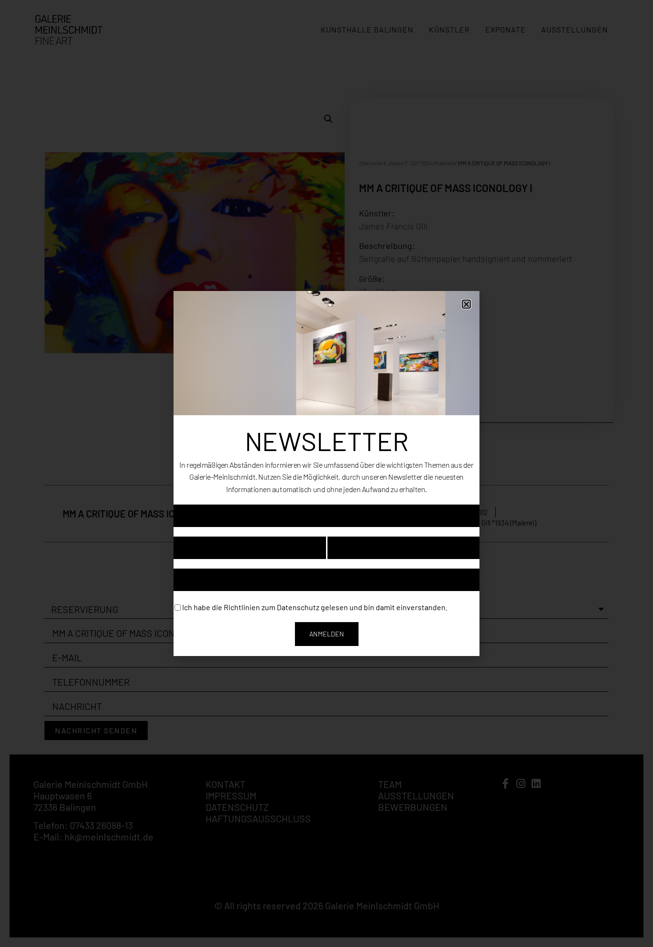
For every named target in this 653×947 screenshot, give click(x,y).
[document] (326, 473)
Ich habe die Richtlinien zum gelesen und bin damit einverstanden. (314, 606)
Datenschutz (298, 606)
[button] (466, 304)
